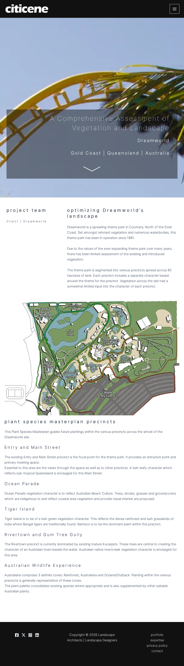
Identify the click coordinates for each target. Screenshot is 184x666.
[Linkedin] (37, 635)
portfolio (157, 635)
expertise (157, 640)
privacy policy (157, 646)
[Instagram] (30, 635)
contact (157, 651)
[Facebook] (17, 635)
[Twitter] (24, 635)
